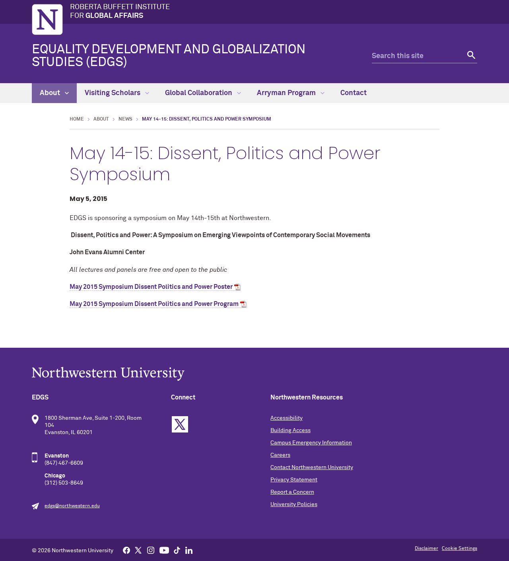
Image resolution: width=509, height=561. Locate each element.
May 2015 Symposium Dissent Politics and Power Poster (151, 287)
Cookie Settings (459, 548)
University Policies (293, 504)
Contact (353, 93)
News (125, 119)
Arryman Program (287, 93)
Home (77, 119)
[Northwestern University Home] (47, 19)
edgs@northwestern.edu (72, 506)
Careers (280, 455)
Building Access (290, 430)
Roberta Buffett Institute (120, 11)
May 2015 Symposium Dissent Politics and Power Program (154, 304)
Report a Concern (292, 492)
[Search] (470, 56)
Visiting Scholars (113, 93)
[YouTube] (164, 550)
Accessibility (286, 418)
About (51, 93)
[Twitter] (138, 550)
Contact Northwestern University (311, 467)
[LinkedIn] (188, 550)
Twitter (180, 424)
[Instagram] (150, 550)
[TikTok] (177, 550)
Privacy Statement (293, 480)
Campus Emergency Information (311, 443)
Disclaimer (426, 548)
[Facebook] (126, 550)
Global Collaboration (199, 93)
